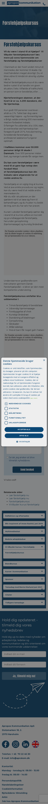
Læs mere (33, 398)
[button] (24, 441)
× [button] (44, 360)
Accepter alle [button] (24, 429)
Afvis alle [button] (23, 436)
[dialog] (24, 402)
